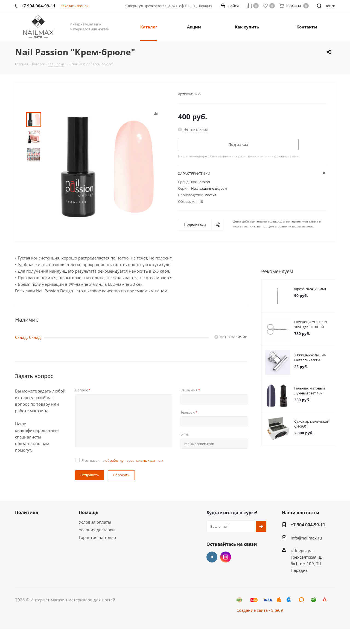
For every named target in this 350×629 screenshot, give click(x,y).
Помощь (88, 512)
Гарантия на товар (97, 537)
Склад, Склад (28, 337)
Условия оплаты (95, 522)
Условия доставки (97, 529)
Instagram (225, 557)
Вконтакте (211, 557)
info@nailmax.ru (306, 538)
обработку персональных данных (134, 460)
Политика (26, 512)
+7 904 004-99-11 (308, 525)
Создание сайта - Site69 (260, 610)
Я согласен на (122, 460)
